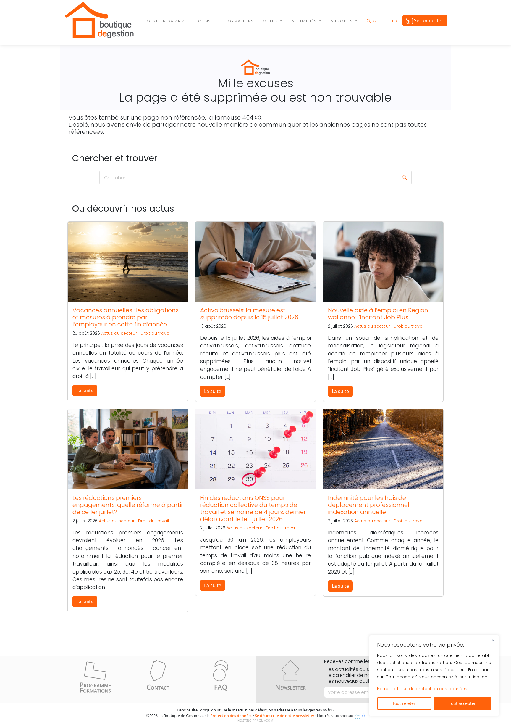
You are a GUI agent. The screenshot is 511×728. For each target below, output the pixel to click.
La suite (84, 390)
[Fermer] (493, 640)
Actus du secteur (119, 333)
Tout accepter (462, 703)
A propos (342, 21)
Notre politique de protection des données (422, 689)
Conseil (207, 21)
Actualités (304, 21)
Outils (270, 21)
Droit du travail (155, 333)
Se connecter (428, 20)
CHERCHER (384, 21)
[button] (404, 177)
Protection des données (231, 715)
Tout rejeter (403, 703)
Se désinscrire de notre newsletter (284, 715)
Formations (240, 21)
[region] (434, 675)
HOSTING (244, 721)
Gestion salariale (168, 21)
